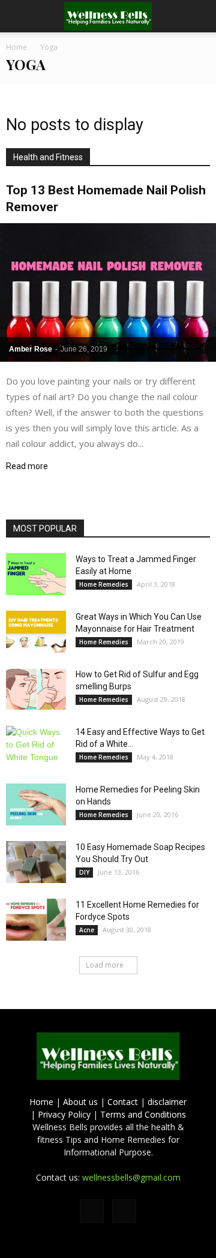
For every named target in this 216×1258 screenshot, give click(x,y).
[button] (199, 16)
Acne (86, 930)
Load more (105, 965)
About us (80, 1101)
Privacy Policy (64, 1114)
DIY (84, 872)
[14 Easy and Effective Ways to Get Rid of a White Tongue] (36, 747)
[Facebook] (92, 1211)
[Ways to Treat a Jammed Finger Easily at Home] (36, 574)
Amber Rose (30, 349)
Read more (27, 466)
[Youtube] (124, 1211)
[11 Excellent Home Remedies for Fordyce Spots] (36, 920)
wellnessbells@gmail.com (131, 1177)
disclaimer (167, 1101)
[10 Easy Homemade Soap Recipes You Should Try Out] (36, 862)
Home (41, 1101)
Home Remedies (103, 584)
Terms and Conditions (143, 1114)
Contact (122, 1101)
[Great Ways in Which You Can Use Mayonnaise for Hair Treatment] (36, 632)
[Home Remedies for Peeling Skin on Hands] (36, 804)
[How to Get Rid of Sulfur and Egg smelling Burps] (36, 689)
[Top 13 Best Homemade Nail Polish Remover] (108, 292)
